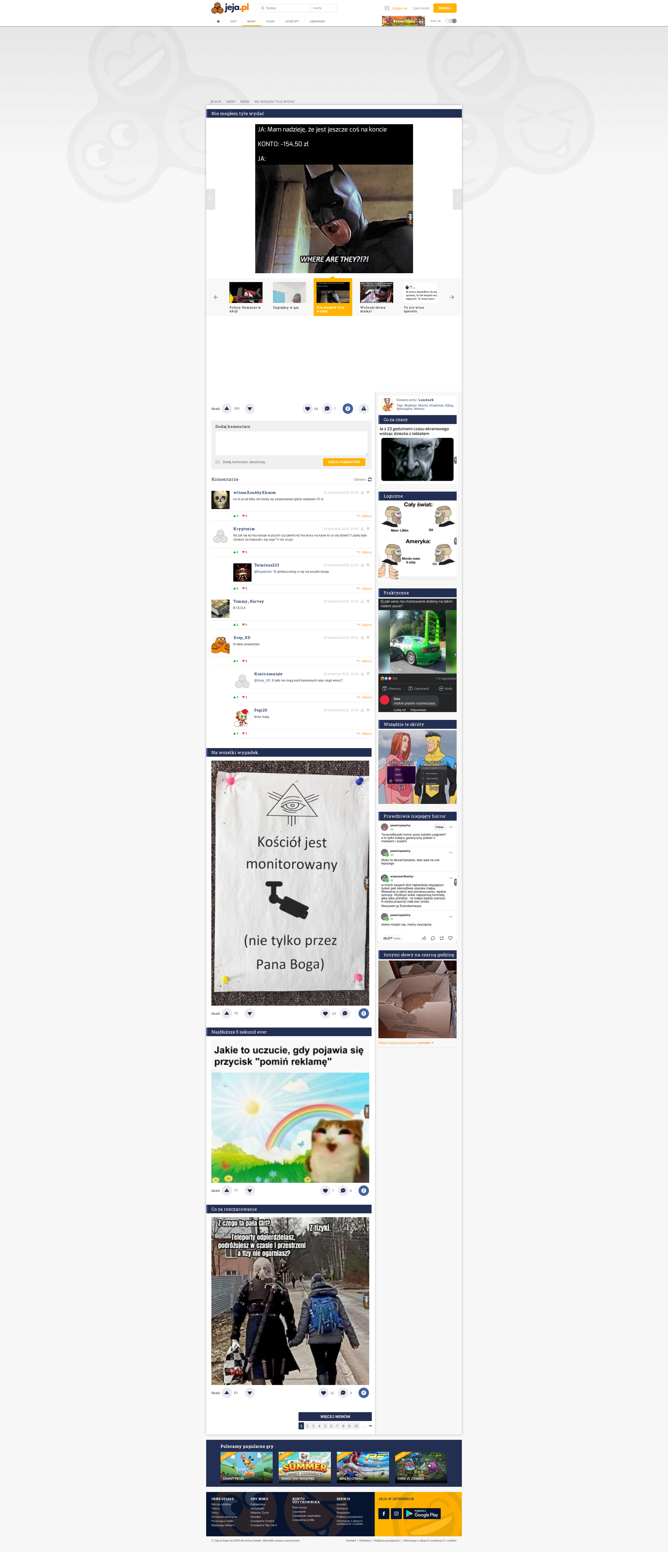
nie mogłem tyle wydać (274, 101)
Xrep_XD (241, 637)
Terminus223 (266, 565)
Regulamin (343, 1512)
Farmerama (257, 1504)
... (363, 1426)
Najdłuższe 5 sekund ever (239, 1032)
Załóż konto (421, 8)
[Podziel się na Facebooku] (348, 408)
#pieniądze (405, 409)
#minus (419, 409)
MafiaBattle (257, 1508)
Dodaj (445, 8)
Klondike (255, 1516)
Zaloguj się (400, 8)
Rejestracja (299, 1507)
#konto (423, 405)
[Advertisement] (334, 355)
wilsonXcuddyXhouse (254, 492)
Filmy (270, 21)
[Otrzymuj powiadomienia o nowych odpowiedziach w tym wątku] (369, 528)
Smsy (215, 1512)
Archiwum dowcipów (224, 1516)
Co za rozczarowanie (234, 1209)
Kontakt (341, 1504)
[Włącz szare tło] (450, 20)
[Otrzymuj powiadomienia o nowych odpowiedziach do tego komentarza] (369, 492)
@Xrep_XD (262, 680)
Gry (233, 21)
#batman (410, 405)
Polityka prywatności (350, 1516)
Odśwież (360, 479)
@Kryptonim (263, 572)
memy (231, 101)
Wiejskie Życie (259, 1512)
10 (356, 1426)
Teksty (215, 1508)
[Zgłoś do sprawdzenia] (364, 408)
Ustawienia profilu (303, 1520)
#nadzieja (437, 405)
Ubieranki (317, 21)
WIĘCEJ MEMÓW (335, 1416)
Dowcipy (292, 21)
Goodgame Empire (262, 1521)
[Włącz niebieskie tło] (454, 20)
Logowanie (299, 1511)
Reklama (342, 1508)
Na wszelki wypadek (234, 752)
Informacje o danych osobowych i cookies (350, 1522)
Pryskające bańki (222, 1521)
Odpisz (367, 516)
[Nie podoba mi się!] (255, 408)
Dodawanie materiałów (306, 1515)
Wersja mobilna (221, 1504)
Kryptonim (244, 528)
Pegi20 (260, 710)
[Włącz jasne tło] (447, 20)
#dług (449, 405)
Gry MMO (259, 1499)
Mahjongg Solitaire (222, 1525)
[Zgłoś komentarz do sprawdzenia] (363, 492)
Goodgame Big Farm (263, 1525)
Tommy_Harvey (248, 601)
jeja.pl (216, 101)
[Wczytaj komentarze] (348, 1013)
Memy (251, 21)
